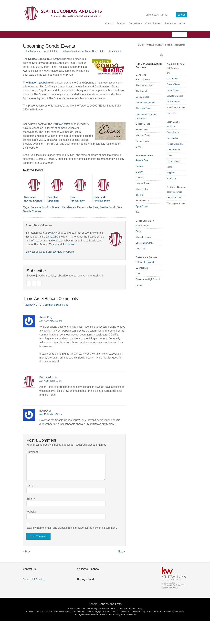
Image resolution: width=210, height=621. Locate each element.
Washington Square (176, 203)
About (182, 23)
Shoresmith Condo (144, 243)
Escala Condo (142, 97)
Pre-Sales (86, 51)
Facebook (174, 34)
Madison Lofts (173, 101)
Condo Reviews (153, 23)
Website (69, 251)
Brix (168, 73)
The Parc (140, 195)
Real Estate (98, 51)
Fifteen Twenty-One (145, 102)
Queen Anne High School (148, 279)
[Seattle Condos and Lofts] (64, 19)
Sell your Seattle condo (125, 614)
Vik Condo (171, 178)
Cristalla (140, 166)
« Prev (27, 551)
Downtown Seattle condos (129, 611)
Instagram (179, 34)
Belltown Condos (144, 155)
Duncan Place (173, 149)
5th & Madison (143, 79)
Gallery (139, 172)
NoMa (169, 167)
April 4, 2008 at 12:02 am (50, 321)
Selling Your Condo (88, 569)
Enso (138, 231)
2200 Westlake (143, 225)
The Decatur (172, 78)
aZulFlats (171, 126)
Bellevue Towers (174, 192)
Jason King (45, 317)
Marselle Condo (143, 237)
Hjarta (169, 155)
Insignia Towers (143, 183)
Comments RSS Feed (55, 304)
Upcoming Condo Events (49, 46)
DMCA (114, 609)
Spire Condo (141, 206)
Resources (170, 23)
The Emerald (142, 91)
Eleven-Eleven (173, 84)
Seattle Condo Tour (111, 207)
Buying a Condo (86, 579)
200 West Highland (145, 262)
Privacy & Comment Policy (130, 609)
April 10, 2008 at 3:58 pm (50, 414)
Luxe (138, 273)
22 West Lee (142, 268)
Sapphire (171, 172)
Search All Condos (34, 579)
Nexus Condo (142, 141)
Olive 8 (139, 147)
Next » (122, 551)
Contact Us (29, 569)
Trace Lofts (172, 113)
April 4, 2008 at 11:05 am (50, 381)
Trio (137, 212)
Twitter (184, 34)
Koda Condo (141, 129)
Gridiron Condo (143, 124)
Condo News (135, 23)
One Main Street (174, 197)
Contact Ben (52, 236)
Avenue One (142, 160)
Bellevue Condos (70, 51)
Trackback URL (32, 304)
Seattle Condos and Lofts (105, 604)
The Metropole (173, 161)
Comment (32, 452)
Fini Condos (172, 138)
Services (121, 23)
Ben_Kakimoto (48, 377)
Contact (109, 23)
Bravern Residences (64, 207)
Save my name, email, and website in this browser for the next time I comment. (71, 527)
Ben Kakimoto (32, 51)
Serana (139, 285)
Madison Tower (143, 135)
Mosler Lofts (142, 189)
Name (30, 485)
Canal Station (173, 132)
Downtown (141, 75)
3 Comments (115, 51)
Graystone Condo (175, 96)
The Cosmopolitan (144, 85)
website (58, 59)
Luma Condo (172, 90)
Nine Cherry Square (176, 107)
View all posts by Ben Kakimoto (44, 251)
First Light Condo (144, 108)
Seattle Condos (32, 211)
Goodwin (140, 177)
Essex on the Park (87, 207)
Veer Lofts (141, 248)
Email (30, 498)
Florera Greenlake (175, 144)
